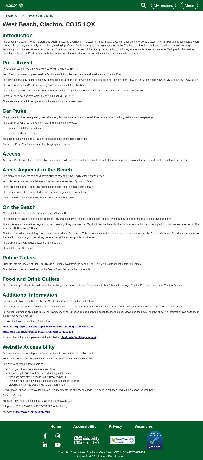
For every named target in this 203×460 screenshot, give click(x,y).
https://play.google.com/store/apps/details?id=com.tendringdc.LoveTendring (48, 326)
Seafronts (11, 15)
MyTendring (163, 5)
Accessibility (84, 426)
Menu (189, 5)
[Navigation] (14, 5)
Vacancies (143, 426)
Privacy (115, 426)
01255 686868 (136, 452)
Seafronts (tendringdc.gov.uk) (79, 337)
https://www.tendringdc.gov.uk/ (31, 411)
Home (55, 426)
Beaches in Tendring (40, 15)
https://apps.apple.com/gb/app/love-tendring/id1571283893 (38, 332)
